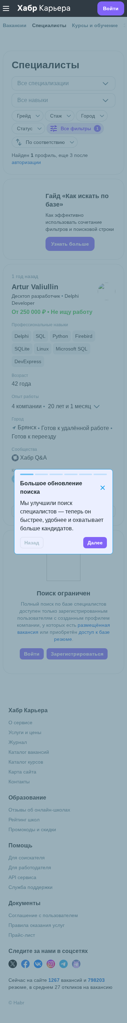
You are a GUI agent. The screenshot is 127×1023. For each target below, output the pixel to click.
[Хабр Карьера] (44, 8)
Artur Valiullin (35, 287)
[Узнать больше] (63, 219)
